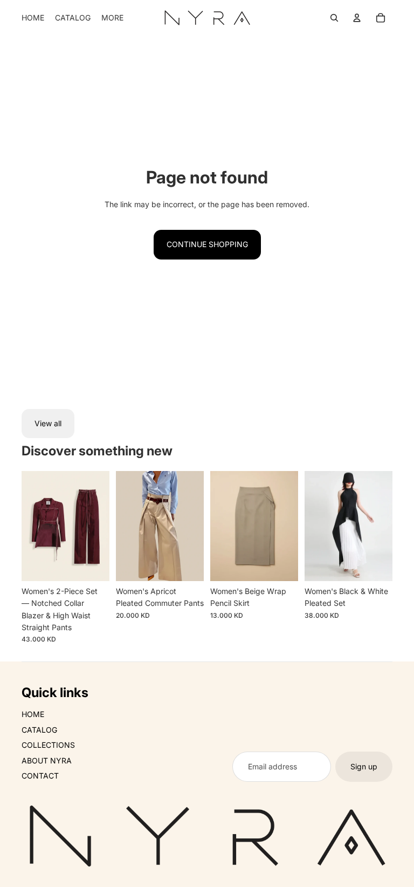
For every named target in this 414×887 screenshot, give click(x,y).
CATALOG (39, 729)
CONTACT (40, 775)
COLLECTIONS (48, 744)
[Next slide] (101, 526)
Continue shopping (207, 244)
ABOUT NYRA (47, 760)
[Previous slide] (30, 526)
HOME (33, 714)
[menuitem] (33, 18)
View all (47, 423)
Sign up (363, 766)
